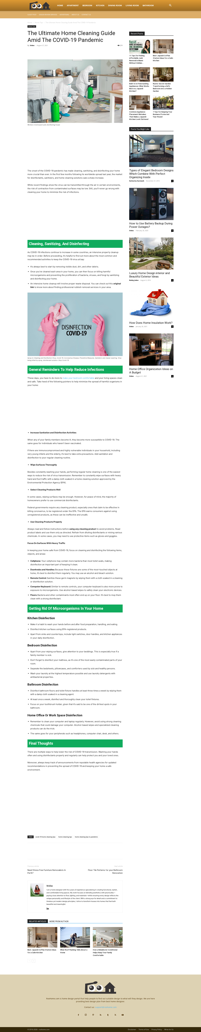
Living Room (132, 5)
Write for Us (169, 1029)
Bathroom (148, 5)
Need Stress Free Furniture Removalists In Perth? (46, 871)
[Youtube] (122, 1015)
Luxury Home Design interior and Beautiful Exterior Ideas (149, 274)
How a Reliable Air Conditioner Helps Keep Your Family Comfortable (105, 952)
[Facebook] (30, 51)
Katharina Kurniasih (136, 181)
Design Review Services (48, 15)
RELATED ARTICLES (37, 921)
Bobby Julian (134, 280)
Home (60, 5)
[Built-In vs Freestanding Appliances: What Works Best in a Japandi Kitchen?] (139, 74)
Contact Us (86, 15)
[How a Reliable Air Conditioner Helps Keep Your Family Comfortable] (108, 937)
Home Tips (39, 22)
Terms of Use (144, 1029)
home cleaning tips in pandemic (86, 837)
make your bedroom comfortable (78, 378)
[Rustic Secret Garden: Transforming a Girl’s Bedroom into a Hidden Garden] (163, 74)
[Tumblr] (108, 1015)
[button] (170, 5)
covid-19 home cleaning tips (45, 837)
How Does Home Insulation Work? (150, 322)
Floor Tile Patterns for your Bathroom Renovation (105, 871)
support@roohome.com (106, 1007)
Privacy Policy (157, 1029)
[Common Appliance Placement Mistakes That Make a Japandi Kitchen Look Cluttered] (139, 102)
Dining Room (115, 5)
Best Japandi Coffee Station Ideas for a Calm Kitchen (163, 58)
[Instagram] (85, 1015)
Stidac (32, 45)
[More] (55, 51)
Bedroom (87, 5)
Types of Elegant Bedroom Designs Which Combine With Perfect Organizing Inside (151, 174)
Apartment (73, 5)
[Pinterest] (43, 51)
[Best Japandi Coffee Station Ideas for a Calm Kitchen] (42, 937)
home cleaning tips (65, 837)
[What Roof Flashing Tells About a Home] (75, 937)
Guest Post (31, 15)
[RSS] (100, 1015)
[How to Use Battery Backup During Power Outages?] (151, 204)
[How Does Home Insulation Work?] (151, 303)
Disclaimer (132, 1029)
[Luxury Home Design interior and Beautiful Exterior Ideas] (151, 254)
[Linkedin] (48, 908)
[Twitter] (36, 51)
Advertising (64, 15)
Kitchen (100, 5)
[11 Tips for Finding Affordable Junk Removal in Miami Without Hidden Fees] (139, 46)
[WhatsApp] (49, 51)
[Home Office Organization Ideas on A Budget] (151, 349)
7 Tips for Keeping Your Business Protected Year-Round (162, 114)
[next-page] (33, 960)
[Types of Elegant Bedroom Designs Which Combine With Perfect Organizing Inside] (151, 151)
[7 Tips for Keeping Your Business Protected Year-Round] (163, 102)
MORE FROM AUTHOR (59, 921)
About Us (75, 15)
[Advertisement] (75, 149)
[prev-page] (29, 960)
